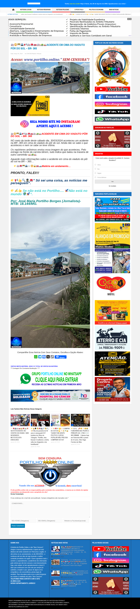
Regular (99, 173)
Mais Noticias (114, 10)
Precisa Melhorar (101, 177)
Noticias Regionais (44, 10)
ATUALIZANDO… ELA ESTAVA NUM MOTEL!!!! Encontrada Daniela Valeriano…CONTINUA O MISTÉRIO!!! (74, 573)
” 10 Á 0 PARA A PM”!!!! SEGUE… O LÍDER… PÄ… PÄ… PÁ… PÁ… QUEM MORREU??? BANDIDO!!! (74, 583)
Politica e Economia (96, 10)
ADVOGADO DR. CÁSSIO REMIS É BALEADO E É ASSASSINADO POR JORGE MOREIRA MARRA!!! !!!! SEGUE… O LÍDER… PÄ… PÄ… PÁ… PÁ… (74, 550)
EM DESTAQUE (31, 53)
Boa (98, 169)
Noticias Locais (25, 10)
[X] (48, 357)
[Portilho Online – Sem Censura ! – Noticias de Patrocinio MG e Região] (34, 3)
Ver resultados (112, 186)
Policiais (39, 53)
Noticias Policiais (62, 10)
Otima (99, 165)
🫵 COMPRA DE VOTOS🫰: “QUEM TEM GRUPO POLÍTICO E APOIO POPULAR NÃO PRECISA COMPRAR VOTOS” (69, 14)
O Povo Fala (79, 10)
